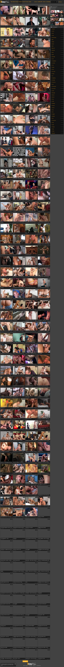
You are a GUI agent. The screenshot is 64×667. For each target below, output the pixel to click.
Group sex (57, 82)
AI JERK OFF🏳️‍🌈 (40, 1)
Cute (57, 65)
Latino (57, 90)
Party (57, 99)
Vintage (57, 126)
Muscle (57, 97)
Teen (57, 118)
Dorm (57, 69)
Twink (57, 124)
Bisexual (57, 50)
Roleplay (57, 103)
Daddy (57, 67)
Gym (57, 84)
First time (57, 71)
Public (57, 101)
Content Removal (39, 665)
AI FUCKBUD (48, 1)
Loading (24, 661)
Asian (57, 35)
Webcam (57, 133)
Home (12, 1)
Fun (57, 75)
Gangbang (57, 77)
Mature (57, 94)
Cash (57, 58)
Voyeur (57, 131)
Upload (30, 1)
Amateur (57, 29)
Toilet (57, 122)
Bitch (57, 52)
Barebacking (57, 37)
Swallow (57, 116)
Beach (57, 43)
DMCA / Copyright (25, 665)
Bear (57, 46)
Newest (17, 1)
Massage (57, 92)
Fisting (57, 73)
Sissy (57, 109)
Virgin (57, 128)
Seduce (57, 107)
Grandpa (57, 80)
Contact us (34, 665)
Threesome (57, 120)
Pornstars (27, 1)
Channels (23, 1)
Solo (57, 111)
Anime (57, 31)
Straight (57, 114)
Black (57, 54)
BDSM (57, 41)
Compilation (57, 60)
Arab (57, 33)
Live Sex (35, 1)
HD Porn (44, 1)
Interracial (57, 88)
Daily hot (14, 1)
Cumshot (57, 63)
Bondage (57, 56)
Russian (57, 105)
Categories (20, 1)
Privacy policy (30, 665)
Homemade (57, 86)
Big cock (57, 48)
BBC (57, 39)
